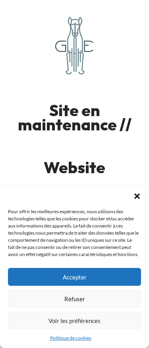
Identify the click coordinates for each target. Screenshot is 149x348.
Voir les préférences (74, 320)
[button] (137, 196)
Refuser (74, 298)
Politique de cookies (70, 338)
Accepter (75, 277)
